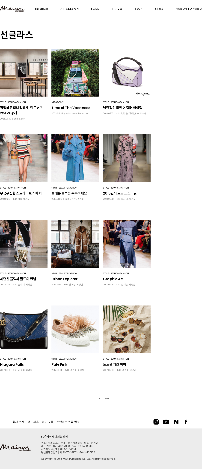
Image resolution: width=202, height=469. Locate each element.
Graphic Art (113, 279)
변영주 (22, 118)
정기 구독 (47, 422)
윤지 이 (73, 199)
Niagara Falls (12, 364)
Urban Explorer (64, 279)
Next (106, 398)
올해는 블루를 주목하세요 (69, 193)
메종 (20, 199)
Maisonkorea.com (80, 113)
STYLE (3, 102)
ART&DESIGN (57, 102)
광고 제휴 (33, 422)
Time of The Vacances (70, 107)
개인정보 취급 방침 (68, 422)
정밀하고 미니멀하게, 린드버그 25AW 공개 (21, 110)
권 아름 (72, 284)
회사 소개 (18, 422)
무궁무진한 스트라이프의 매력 (21, 193)
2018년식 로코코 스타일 (120, 193)
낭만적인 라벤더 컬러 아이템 (122, 107)
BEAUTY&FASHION (17, 102)
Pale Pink (59, 364)
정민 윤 (124, 113)
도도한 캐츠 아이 (114, 364)
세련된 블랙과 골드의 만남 (18, 279)
